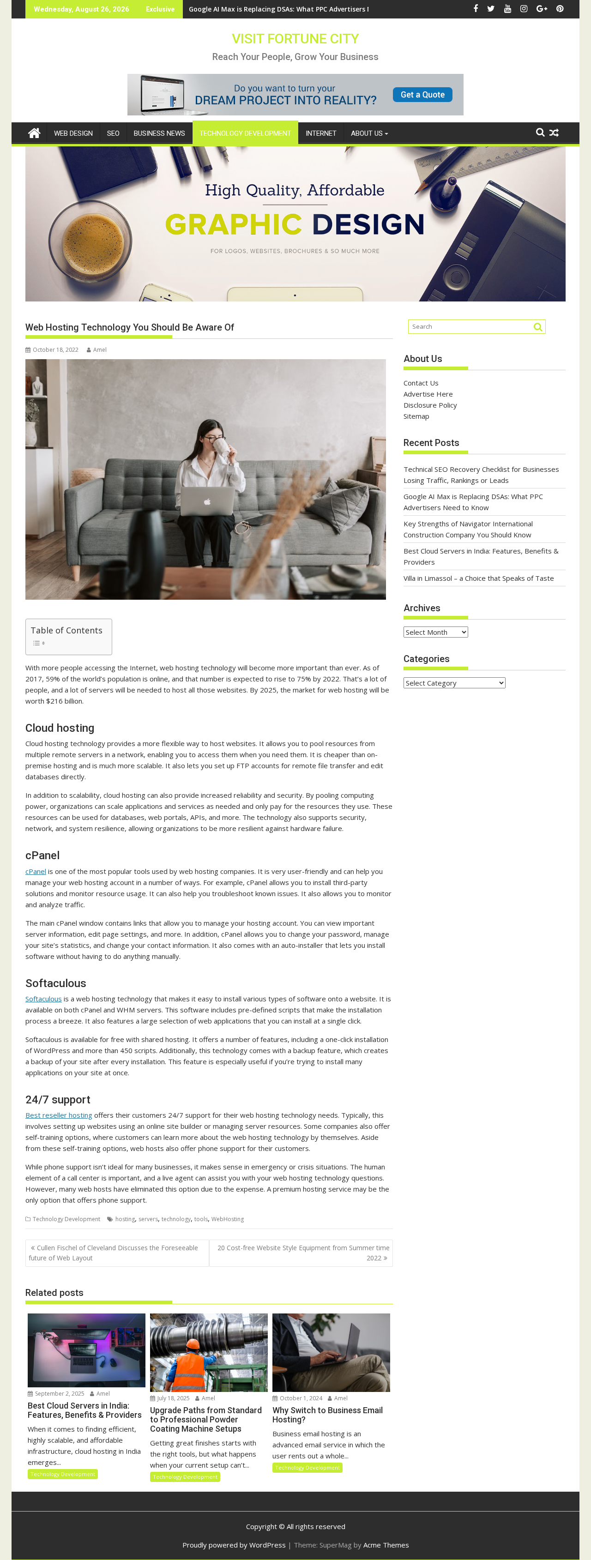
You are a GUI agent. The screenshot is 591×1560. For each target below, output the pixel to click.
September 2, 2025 (59, 1393)
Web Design (73, 133)
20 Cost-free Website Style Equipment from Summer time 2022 (303, 1252)
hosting (125, 1219)
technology (176, 1219)
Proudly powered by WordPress (234, 1544)
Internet (321, 133)
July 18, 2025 (173, 1398)
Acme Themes (386, 1544)
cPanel (35, 871)
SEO (113, 133)
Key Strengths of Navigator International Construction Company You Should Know (323, 9)
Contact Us (421, 382)
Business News (159, 133)
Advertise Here (428, 393)
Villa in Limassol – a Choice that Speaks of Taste (479, 578)
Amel (100, 350)
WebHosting (227, 1219)
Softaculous (43, 998)
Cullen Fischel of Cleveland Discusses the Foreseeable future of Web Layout (113, 1252)
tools (201, 1219)
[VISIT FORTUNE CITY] (34, 132)
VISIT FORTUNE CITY (295, 38)
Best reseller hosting (58, 1115)
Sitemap (416, 416)
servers (148, 1219)
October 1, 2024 (300, 1398)
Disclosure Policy (430, 405)
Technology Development (245, 133)
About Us (367, 133)
